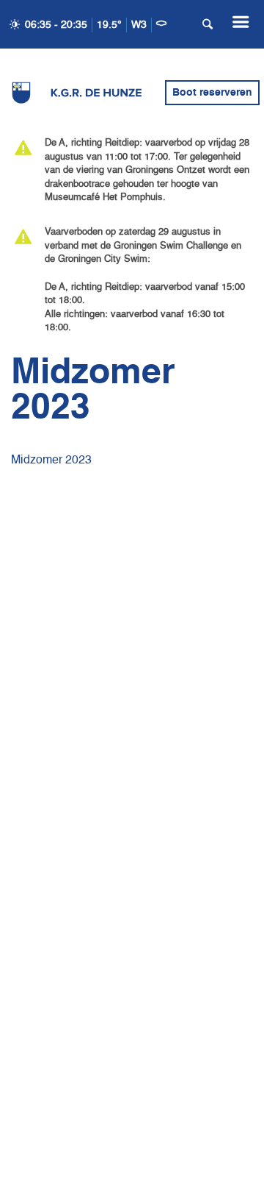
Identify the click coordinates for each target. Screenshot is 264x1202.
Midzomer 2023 (51, 460)
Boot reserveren (212, 93)
